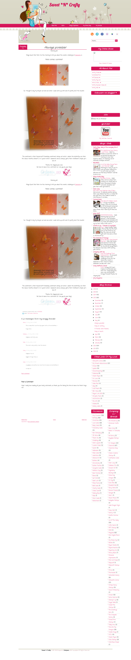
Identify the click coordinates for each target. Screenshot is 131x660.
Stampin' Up (112, 600)
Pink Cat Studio (113, 560)
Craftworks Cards (114, 458)
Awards (95, 404)
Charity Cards (97, 488)
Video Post (96, 384)
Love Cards (96, 423)
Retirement (96, 501)
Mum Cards (96, 498)
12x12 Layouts (97, 443)
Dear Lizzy (96, 189)
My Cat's (95, 401)
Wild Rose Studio (114, 642)
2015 (94, 292)
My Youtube (99, 25)
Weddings (96, 440)
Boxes (94, 476)
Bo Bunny (112, 436)
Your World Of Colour (105, 63)
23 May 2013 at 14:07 (31, 342)
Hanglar (111, 493)
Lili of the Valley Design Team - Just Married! (109, 165)
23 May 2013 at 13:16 (33, 334)
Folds (94, 496)
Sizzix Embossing (114, 590)
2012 (94, 346)
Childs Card (96, 491)
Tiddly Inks (112, 625)
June (96, 318)
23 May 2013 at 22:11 (31, 362)
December (98, 301)
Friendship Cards (98, 428)
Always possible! (55, 47)
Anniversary (96, 463)
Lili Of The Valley (114, 520)
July (96, 315)
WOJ (110, 635)
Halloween (95, 451)
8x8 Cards (95, 486)
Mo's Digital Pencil (114, 535)
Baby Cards (96, 425)
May (96, 321)
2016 (94, 289)
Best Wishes (96, 473)
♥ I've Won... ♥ (97, 83)
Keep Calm (112, 510)
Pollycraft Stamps (114, 565)
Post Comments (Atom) (33, 421)
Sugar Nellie (112, 602)
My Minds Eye (113, 540)
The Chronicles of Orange (100, 238)
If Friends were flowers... (102, 329)
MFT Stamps (112, 528)
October (97, 306)
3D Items (95, 435)
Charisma (78, 55)
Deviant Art (112, 468)
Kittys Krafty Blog (98, 177)
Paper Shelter (113, 545)
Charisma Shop (113, 448)
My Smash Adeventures (100, 363)
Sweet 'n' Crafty (46, 650)
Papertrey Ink (113, 550)
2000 (95, 351)
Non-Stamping (97, 433)
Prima (110, 570)
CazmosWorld (97, 200)
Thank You (96, 438)
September (98, 309)
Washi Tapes (96, 376)
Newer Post (24, 419)
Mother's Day (96, 471)
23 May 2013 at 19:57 (31, 350)
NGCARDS (96, 163)
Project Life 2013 (97, 394)
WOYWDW (96, 399)
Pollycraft (111, 563)
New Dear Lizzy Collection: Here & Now (104, 191)
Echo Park (112, 483)
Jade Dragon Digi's (114, 505)
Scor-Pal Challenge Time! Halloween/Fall (108, 254)
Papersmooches (113, 548)
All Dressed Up (113, 421)
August (97, 312)
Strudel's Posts (97, 396)
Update (95, 369)
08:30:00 (40, 311)
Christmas (96, 420)
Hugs (102, 227)
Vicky (24, 350)
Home (54, 419)
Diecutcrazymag (97, 371)
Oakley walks (97, 406)
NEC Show (96, 391)
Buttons (95, 461)
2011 (94, 349)
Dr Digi (111, 480)
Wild (102, 267)
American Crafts (114, 423)
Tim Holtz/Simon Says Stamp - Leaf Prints (109, 151)
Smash (95, 366)
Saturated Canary (114, 575)
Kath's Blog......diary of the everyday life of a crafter (105, 148)
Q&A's (63, 25)
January (97, 343)
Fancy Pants (112, 488)
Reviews (95, 381)
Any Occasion (97, 415)
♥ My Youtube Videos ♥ (99, 85)
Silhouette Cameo (98, 361)
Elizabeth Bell (113, 485)
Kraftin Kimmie (113, 515)
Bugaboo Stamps (114, 438)
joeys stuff (96, 213)
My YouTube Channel (105, 138)
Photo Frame (96, 483)
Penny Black (112, 553)
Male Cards (96, 453)
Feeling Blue (96, 493)
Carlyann (66, 650)
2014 (94, 295)
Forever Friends (113, 490)
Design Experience (73, 25)
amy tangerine (97, 278)
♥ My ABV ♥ (96, 88)
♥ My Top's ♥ (96, 80)
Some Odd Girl (113, 597)
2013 (94, 298)
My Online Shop (87, 25)
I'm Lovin (95, 379)
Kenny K (111, 513)
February (98, 340)
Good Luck (96, 481)
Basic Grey (112, 428)
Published (95, 373)
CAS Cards (30, 313)
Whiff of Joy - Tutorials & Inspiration (104, 226)
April (96, 334)
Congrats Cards (97, 468)
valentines (96, 456)
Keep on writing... (100, 326)
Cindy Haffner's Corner (100, 266)
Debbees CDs (113, 465)
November (98, 303)
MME (110, 530)
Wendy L (25, 334)
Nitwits (111, 543)
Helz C (110, 495)
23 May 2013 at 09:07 (31, 322)
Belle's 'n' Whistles (114, 431)
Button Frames (97, 466)
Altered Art (96, 458)
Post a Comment (25, 373)
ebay (94, 386)
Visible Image (113, 632)
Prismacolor (112, 573)
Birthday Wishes (105, 178)
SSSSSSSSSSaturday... (107, 215)
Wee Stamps (113, 640)
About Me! (54, 25)
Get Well (95, 478)
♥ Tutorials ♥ (96, 78)
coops (24, 362)
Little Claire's (112, 525)
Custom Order (97, 445)
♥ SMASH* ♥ (96, 75)
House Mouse (113, 498)
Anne (24, 322)
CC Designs (112, 443)
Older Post (84, 419)
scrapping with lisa (99, 252)
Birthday (95, 418)
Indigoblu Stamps (114, 500)
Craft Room (96, 389)
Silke (24, 342)
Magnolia (111, 533)
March (97, 337)
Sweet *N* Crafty (64, 4)
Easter (94, 448)
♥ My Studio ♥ (97, 73)
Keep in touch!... (99, 331)
